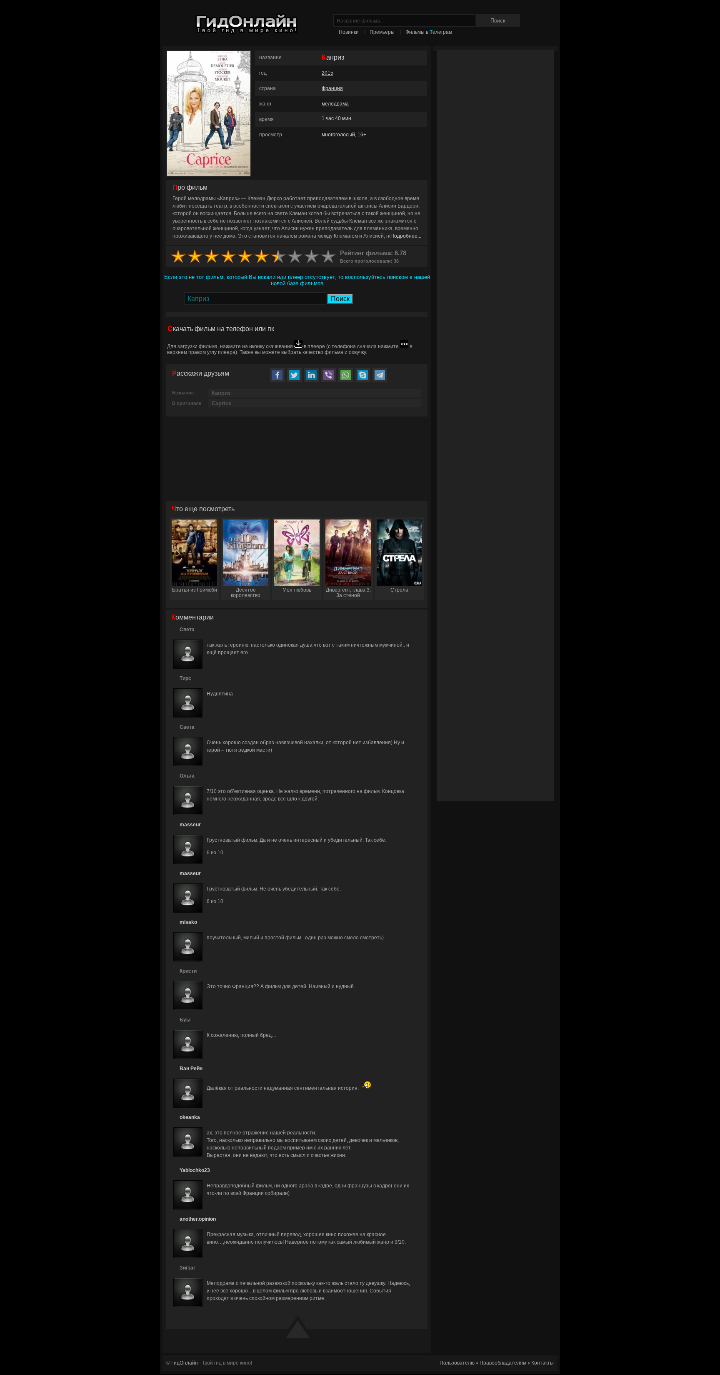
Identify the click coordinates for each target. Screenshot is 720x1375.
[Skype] (362, 375)
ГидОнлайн (184, 1363)
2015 (327, 73)
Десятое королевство (245, 592)
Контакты (542, 1363)
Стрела (399, 590)
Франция (332, 88)
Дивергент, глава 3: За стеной (348, 592)
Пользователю (457, 1363)
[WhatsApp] (345, 375)
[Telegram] (379, 375)
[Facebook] (277, 375)
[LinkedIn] (311, 375)
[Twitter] (294, 375)
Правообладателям (503, 1363)
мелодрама (335, 104)
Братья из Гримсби (194, 590)
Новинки (349, 32)
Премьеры (382, 32)
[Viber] (328, 375)
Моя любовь (296, 590)
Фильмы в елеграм (428, 32)
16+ (362, 135)
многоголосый (338, 135)
